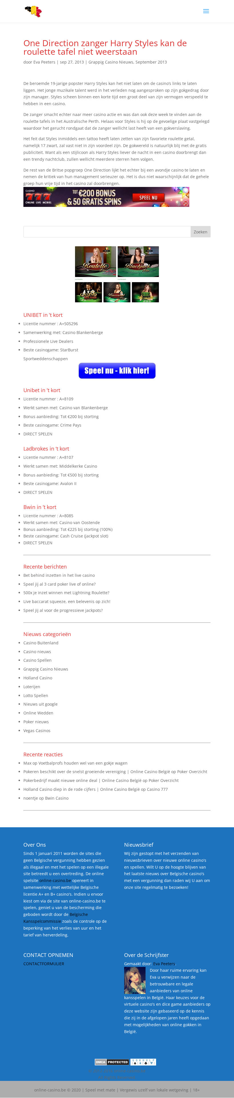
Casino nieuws (37, 651)
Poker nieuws (36, 721)
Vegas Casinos (37, 730)
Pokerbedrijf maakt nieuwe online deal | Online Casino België (82, 780)
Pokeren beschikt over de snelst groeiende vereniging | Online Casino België (96, 771)
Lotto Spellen (35, 695)
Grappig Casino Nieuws (110, 62)
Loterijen (31, 686)
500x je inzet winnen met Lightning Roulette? (66, 592)
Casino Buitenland (40, 642)
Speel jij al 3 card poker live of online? (59, 584)
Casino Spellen (37, 660)
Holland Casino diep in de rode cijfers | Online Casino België (81, 789)
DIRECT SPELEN (38, 434)
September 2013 (151, 62)
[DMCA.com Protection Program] (112, 1064)
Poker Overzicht (192, 771)
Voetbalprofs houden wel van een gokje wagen (83, 763)
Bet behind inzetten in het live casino (59, 575)
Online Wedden (38, 713)
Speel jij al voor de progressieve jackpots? (63, 610)
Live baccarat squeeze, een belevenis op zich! (66, 601)
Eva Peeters (44, 62)
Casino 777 (157, 789)
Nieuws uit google (40, 704)
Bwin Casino (56, 798)
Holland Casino (37, 678)
